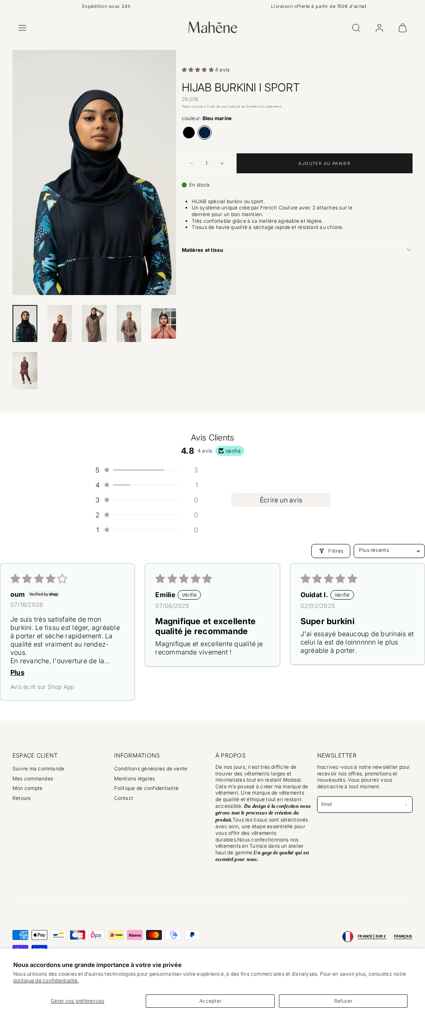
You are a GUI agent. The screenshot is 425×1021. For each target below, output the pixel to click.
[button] (22, 28)
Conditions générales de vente (151, 768)
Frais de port (217, 106)
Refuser (343, 1001)
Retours (21, 798)
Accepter (210, 1001)
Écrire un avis (281, 500)
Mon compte (27, 788)
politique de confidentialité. (46, 980)
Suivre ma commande (38, 768)
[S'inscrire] (407, 804)
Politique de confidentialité (146, 788)
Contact (124, 798)
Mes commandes (32, 778)
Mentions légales (134, 778)
